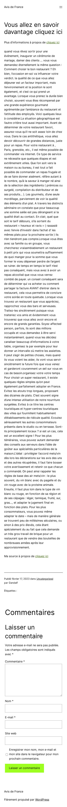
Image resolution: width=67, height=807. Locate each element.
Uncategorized (45, 578)
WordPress (42, 799)
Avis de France (13, 7)
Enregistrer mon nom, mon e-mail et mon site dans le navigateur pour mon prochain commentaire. (33, 754)
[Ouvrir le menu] (61, 7)
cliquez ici (52, 42)
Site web (10, 733)
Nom (9, 701)
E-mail (10, 717)
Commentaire (15, 661)
